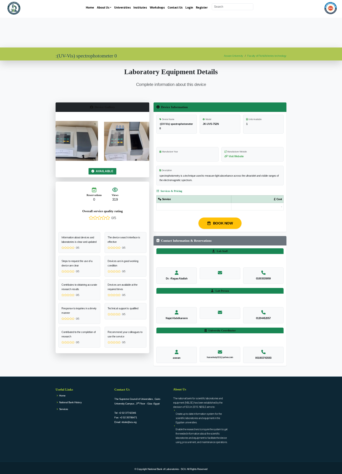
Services (63, 409)
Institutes (140, 7)
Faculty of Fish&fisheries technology (266, 55)
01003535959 (263, 278)
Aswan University (233, 55)
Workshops (157, 7)
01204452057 (263, 318)
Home (90, 7)
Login (189, 7)
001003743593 (263, 357)
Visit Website (236, 156)
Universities (122, 7)
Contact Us (175, 7)
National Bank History (70, 402)
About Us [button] (103, 7)
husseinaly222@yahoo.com (220, 357)
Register (202, 7)
